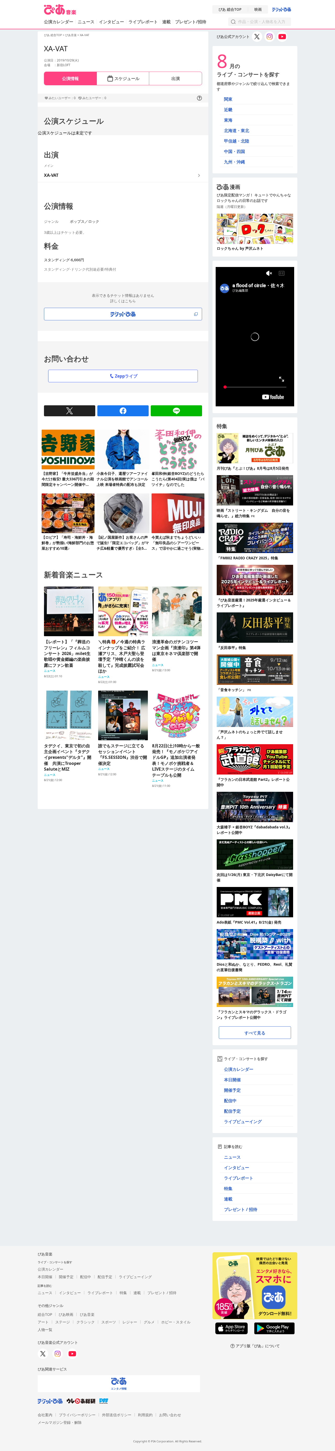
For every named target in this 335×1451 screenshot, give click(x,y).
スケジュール (126, 78)
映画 (258, 9)
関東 (228, 99)
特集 (228, 1188)
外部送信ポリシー (116, 1414)
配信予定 (232, 1111)
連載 (166, 22)
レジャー (129, 1321)
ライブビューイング (243, 1121)
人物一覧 (45, 1329)
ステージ (62, 1321)
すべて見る (254, 1033)
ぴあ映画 (66, 1314)
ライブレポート (143, 22)
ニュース (86, 22)
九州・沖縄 (234, 162)
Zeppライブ (126, 376)
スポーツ (108, 1321)
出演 (175, 78)
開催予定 (232, 1090)
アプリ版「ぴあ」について (258, 1346)
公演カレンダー (238, 1069)
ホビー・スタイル (176, 1321)
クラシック (85, 1321)
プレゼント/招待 (190, 22)
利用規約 (145, 1414)
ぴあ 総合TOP (230, 9)
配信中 (230, 1100)
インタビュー (111, 22)
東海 (228, 120)
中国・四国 (234, 151)
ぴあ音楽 (71, 35)
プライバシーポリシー (77, 1414)
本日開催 (232, 1080)
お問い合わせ (170, 1414)
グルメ (149, 1321)
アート (43, 1321)
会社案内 (45, 1414)
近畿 (228, 109)
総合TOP (45, 1314)
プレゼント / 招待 (240, 1209)
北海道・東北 (236, 130)
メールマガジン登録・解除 (60, 1422)
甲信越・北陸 (236, 141)
